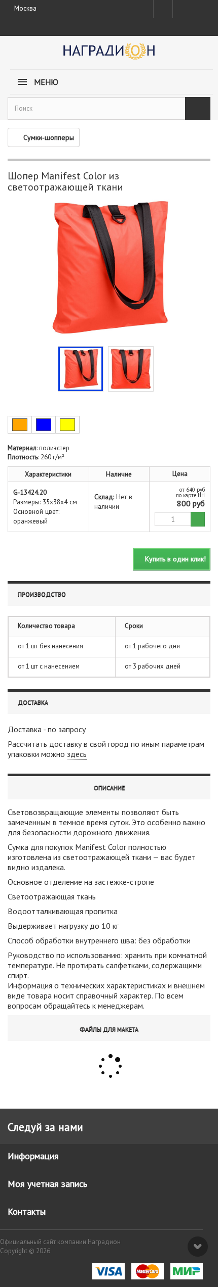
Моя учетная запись (47, 1183)
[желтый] (67, 425)
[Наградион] (109, 55)
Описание (109, 787)
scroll (198, 1246)
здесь (77, 754)
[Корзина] (200, 7)
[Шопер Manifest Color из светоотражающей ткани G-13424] (80, 369)
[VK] (181, 9)
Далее (161, 368)
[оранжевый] (20, 425)
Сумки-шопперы (48, 137)
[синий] (43, 425)
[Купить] (198, 519)
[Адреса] (163, 9)
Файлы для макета (109, 1029)
